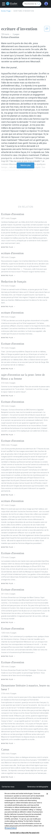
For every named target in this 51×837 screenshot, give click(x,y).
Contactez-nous (8, 787)
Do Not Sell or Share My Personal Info (24, 833)
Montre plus (26, 165)
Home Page (6, 11)
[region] (25, 813)
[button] (4, 4)
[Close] (47, 793)
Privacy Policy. (10, 828)
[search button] (39, 4)
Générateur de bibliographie (37, 787)
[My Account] (46, 4)
